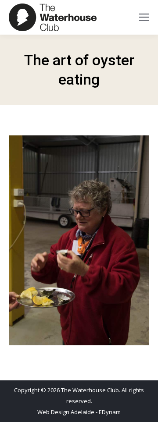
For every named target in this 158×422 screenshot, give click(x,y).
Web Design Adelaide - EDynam (79, 412)
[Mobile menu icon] (144, 17)
